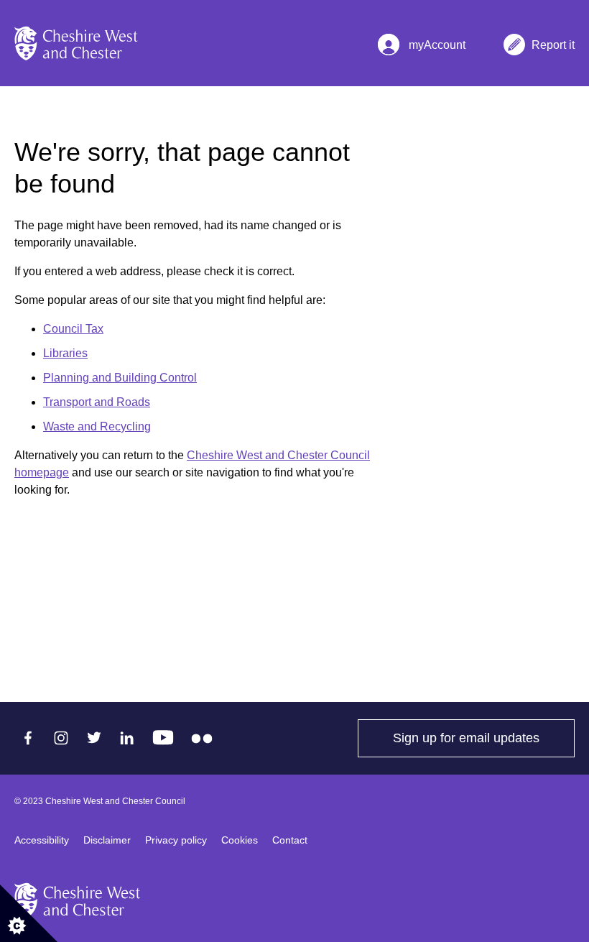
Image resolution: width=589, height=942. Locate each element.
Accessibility (41, 840)
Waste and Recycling (97, 426)
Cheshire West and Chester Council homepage (192, 464)
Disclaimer (107, 840)
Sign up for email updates (484, 738)
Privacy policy (176, 840)
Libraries (65, 353)
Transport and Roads (96, 402)
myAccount (435, 38)
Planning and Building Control (120, 377)
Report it (553, 38)
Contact (289, 840)
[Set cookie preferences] (28, 913)
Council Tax (73, 329)
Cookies (239, 840)
